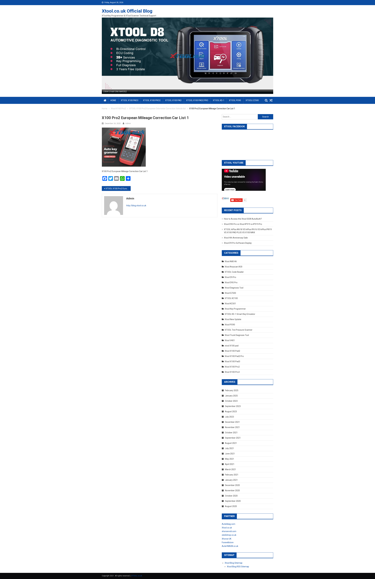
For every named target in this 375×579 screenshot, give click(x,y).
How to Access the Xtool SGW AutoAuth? (243, 219)
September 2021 (233, 438)
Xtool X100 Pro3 (232, 372)
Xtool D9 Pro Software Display (238, 243)
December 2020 (232, 485)
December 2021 (232, 422)
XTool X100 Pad (173, 100)
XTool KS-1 (218, 100)
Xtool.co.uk (227, 527)
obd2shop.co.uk (229, 535)
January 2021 (231, 480)
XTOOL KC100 (231, 298)
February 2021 (231, 475)
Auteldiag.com (228, 524)
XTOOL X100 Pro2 (152, 100)
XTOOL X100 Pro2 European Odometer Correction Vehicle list (118, 188)
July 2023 (229, 417)
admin (128, 123)
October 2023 (231, 401)
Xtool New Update (233, 319)
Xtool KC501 (230, 303)
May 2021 (229, 459)
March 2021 (230, 469)
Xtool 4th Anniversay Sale (236, 238)
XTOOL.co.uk (136, 576)
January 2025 (231, 396)
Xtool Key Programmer (235, 309)
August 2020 (231, 506)
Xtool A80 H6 (231, 261)
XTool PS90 (235, 100)
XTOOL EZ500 (252, 100)
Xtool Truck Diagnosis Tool (237, 335)
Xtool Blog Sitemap (233, 563)
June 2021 (230, 453)
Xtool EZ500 (230, 293)
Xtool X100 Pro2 (232, 367)
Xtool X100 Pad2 (232, 351)
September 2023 (233, 406)
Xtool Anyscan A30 (233, 267)
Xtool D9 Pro (230, 277)
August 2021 (231, 443)
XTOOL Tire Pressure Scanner (238, 330)
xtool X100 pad (231, 346)
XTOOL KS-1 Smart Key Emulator (240, 314)
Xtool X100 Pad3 (232, 361)
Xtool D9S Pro (231, 282)
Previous (96, 55)
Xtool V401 (230, 340)
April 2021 (229, 464)
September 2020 (233, 501)
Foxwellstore (227, 542)
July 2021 (229, 448)
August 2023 (231, 411)
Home (113, 100)
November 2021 (232, 427)
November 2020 (232, 490)
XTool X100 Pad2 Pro (197, 100)
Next (278, 55)
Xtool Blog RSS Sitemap (238, 566)
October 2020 (231, 496)
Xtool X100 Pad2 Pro (234, 356)
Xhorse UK (226, 539)
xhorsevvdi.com (229, 531)
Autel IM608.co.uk (230, 546)
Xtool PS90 (230, 324)
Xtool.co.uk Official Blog (127, 11)
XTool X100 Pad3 (129, 100)
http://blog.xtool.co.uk (136, 205)
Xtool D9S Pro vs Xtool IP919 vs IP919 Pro (243, 224)
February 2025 (231, 390)
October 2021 (231, 432)
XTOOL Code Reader (234, 272)
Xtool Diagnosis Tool (234, 288)
